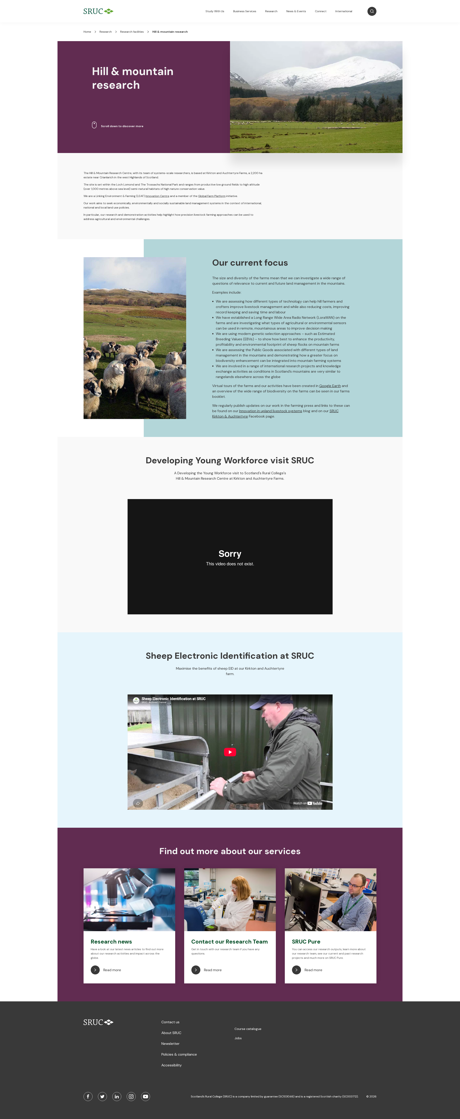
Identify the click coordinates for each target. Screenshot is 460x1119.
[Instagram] (131, 1096)
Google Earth (330, 385)
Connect (320, 11)
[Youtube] (145, 1096)
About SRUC (171, 1032)
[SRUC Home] (99, 11)
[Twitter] (102, 1096)
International (343, 11)
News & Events (296, 11)
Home (87, 32)
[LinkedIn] (116, 1096)
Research (271, 11)
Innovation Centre (157, 196)
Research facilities (132, 32)
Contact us (170, 1022)
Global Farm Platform (212, 196)
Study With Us (215, 11)
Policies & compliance (179, 1054)
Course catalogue (247, 1029)
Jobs (238, 1038)
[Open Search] (371, 11)
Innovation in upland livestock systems (270, 411)
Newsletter (170, 1043)
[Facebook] (88, 1096)
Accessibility (171, 1065)
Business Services (244, 11)
